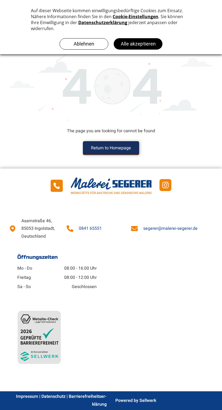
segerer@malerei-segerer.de (170, 228)
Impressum (27, 396)
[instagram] (165, 185)
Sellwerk (147, 400)
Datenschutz (53, 396)
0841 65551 (90, 228)
